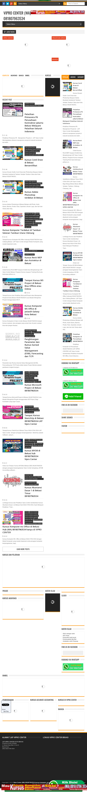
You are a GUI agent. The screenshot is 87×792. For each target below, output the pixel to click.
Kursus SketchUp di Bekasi (31, 408)
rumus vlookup (37, 223)
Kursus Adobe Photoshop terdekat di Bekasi (34, 195)
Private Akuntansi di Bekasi (31, 484)
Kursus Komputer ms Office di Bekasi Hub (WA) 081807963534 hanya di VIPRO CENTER (22, 529)
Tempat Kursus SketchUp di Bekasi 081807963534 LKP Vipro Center (34, 419)
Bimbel (5, 675)
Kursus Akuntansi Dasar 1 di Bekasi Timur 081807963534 (33, 491)
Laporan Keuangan (29, 443)
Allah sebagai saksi (69, 633)
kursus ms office (29, 519)
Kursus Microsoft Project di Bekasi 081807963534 (33, 387)
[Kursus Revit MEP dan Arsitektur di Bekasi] (12, 250)
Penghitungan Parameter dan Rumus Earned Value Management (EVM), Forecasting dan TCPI (34, 348)
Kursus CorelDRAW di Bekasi (32, 151)
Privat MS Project (29, 381)
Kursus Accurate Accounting (42, 699)
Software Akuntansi (37, 445)
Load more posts (23, 549)
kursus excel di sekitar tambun (32, 215)
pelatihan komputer (29, 103)
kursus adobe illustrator (30, 181)
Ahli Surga (66, 635)
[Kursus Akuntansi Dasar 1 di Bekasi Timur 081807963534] (12, 476)
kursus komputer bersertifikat (32, 217)
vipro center (28, 227)
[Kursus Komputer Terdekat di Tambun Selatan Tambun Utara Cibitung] (12, 215)
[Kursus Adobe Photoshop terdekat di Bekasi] (12, 183)
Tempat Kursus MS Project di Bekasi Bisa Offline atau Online (34, 284)
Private (5, 590)
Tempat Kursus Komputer (31, 225)
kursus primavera (29, 334)
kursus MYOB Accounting (36, 439)
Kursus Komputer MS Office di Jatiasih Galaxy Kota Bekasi (33, 310)
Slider (64, 595)
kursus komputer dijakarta (31, 517)
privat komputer (29, 223)
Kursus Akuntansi (9, 598)
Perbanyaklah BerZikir (69, 639)
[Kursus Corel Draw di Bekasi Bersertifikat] (12, 149)
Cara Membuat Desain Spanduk (32, 149)
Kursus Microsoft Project (31, 376)
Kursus (48, 75)
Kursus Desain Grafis (30, 153)
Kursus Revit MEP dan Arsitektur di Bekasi (33, 260)
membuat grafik (38, 519)
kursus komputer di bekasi (31, 513)
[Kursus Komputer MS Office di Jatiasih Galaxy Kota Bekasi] (12, 306)
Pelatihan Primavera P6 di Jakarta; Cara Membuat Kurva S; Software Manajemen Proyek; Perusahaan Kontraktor (33, 106)
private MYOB (28, 445)
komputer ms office (29, 213)
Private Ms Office (58, 38)
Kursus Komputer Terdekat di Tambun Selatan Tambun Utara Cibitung (21, 231)
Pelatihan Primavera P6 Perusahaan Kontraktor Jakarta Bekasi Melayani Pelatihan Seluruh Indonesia (34, 123)
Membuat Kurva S (29, 377)
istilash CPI (28, 332)
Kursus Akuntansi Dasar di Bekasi (33, 477)
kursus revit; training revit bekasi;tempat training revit (31, 251)
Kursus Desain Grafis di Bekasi (32, 185)
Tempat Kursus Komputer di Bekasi (33, 523)
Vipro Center (8, 38)
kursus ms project (36, 332)
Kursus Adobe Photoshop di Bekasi (33, 183)
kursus (37, 213)
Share (4, 709)
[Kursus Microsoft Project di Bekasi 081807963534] (12, 374)
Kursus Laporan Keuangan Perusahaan (31, 479)
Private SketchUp (29, 412)
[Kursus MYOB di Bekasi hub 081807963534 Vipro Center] (12, 441)
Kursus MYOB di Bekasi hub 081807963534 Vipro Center (32, 455)
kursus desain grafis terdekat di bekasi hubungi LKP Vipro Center (33, 187)
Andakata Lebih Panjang (70, 641)
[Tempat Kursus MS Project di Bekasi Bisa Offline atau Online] (12, 281)
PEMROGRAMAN (8, 699)
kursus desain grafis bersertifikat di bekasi (33, 155)
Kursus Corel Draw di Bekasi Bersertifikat (34, 162)
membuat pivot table (30, 221)
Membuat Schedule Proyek (31, 379)
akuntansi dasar (29, 475)
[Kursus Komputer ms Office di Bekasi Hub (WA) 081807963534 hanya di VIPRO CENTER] (12, 513)
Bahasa (55, 59)
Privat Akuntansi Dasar (30, 482)
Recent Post (7, 99)
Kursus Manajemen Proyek (31, 374)
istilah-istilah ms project (30, 330)
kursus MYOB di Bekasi (30, 441)
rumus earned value (29, 336)
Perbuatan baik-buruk (69, 637)
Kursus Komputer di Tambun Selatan (33, 219)
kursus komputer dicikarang (31, 515)
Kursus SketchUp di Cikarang (32, 410)
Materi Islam (50, 590)
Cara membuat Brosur (30, 147)
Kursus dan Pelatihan (11, 554)
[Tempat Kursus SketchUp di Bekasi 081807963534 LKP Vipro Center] (12, 408)
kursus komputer (34, 372)
